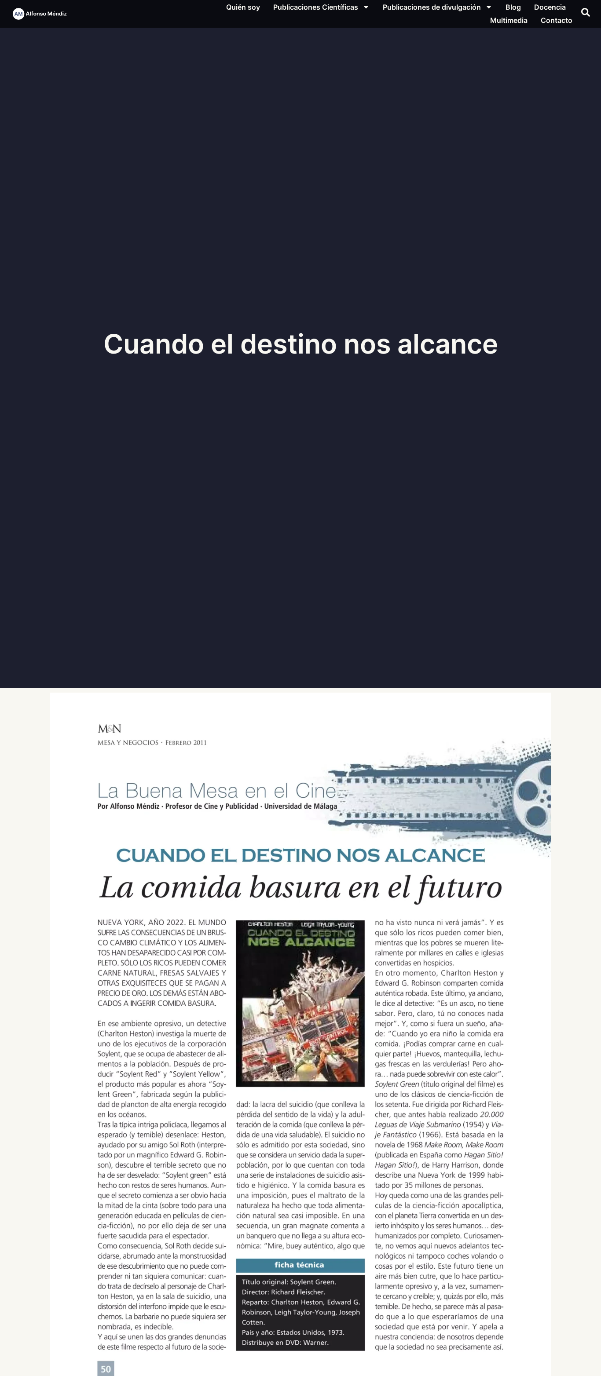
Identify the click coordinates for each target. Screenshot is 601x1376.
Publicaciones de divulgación (432, 7)
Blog (513, 7)
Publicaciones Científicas (315, 7)
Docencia (550, 7)
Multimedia (509, 20)
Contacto (556, 20)
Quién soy (243, 7)
